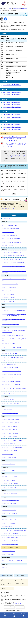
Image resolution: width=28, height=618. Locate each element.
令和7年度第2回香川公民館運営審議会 (12, 95)
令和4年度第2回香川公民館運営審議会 (12, 127)
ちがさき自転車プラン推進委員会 (10, 436)
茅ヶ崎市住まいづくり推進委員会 (10, 433)
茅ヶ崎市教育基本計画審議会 (9, 510)
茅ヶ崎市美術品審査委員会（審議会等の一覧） (13, 335)
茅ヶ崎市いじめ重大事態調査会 (9, 513)
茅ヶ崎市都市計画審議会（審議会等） (11, 423)
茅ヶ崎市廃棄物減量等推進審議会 (10, 413)
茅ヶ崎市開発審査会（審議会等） (10, 429)
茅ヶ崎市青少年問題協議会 (8, 551)
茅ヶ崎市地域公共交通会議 (8, 443)
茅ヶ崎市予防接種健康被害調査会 (10, 487)
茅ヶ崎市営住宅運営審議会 (8, 464)
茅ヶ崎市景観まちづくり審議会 (9, 450)
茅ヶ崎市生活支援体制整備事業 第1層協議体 (12, 357)
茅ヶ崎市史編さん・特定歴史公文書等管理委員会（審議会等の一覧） (13, 331)
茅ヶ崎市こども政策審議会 (8, 399)
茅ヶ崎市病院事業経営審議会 (9, 503)
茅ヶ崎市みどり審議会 (7, 454)
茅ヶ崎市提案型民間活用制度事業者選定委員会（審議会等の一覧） (14, 271)
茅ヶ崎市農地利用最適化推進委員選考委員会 (12, 560)
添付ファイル (4, 133)
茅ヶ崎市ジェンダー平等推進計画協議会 (11, 347)
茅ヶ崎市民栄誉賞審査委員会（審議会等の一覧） (13, 255)
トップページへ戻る (22, 575)
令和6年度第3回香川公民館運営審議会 (12, 107)
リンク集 (3, 588)
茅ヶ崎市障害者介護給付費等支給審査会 (11, 374)
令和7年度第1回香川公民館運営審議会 (12, 92)
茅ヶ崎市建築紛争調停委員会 (9, 297)
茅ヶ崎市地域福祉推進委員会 (9, 364)
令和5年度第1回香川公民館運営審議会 (12, 114)
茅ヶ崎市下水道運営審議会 (8, 470)
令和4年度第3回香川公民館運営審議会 (12, 129)
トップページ (9, 8)
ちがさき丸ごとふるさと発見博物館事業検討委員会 (14, 530)
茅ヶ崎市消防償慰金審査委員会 (9, 493)
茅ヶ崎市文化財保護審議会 (8, 523)
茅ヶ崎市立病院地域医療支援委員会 (10, 500)
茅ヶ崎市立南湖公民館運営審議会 (10, 544)
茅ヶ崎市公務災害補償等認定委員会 (10, 228)
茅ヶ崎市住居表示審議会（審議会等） (11, 419)
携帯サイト (4, 580)
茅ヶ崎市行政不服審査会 (8, 232)
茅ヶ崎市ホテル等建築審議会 (9, 457)
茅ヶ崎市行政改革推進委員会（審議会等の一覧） (13, 262)
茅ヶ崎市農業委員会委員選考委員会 (10, 324)
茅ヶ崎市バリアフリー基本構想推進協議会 (12, 447)
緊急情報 (24, 4)
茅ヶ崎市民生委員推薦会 (8, 360)
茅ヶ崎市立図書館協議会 (8, 554)
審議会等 (19, 8)
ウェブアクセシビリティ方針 (6, 584)
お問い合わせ (19, 606)
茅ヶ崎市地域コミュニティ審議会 (10, 284)
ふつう (14, 173)
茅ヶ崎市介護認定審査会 (8, 393)
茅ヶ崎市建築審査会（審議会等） (10, 426)
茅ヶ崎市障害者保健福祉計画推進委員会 (11, 371)
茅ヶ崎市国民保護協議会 (8, 294)
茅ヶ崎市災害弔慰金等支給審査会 (10, 353)
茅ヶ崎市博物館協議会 (7, 526)
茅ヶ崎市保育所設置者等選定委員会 (10, 403)
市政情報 (15, 8)
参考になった (7, 173)
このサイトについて (20, 583)
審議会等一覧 (5, 567)
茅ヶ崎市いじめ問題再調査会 (9, 301)
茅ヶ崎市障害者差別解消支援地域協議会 (11, 381)
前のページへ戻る (7, 575)
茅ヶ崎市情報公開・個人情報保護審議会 (11, 238)
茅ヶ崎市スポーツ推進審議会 (9, 343)
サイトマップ (18, 580)
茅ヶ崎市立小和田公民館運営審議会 (10, 533)
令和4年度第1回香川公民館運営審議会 (12, 124)
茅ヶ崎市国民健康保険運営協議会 (10, 367)
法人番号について (17, 603)
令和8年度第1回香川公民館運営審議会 (12, 85)
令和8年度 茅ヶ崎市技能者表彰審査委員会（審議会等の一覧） (13, 319)
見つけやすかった (8, 189)
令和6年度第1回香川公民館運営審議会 (12, 102)
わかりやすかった (8, 181)
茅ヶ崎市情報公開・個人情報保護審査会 (11, 242)
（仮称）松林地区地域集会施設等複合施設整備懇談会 (14, 279)
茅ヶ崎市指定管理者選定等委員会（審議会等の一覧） (13, 266)
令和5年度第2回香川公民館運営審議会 (12, 117)
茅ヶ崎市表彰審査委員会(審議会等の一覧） (12, 252)
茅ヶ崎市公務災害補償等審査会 (9, 235)
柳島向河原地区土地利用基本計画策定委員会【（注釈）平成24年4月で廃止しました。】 (14, 315)
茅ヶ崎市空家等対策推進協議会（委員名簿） (12, 440)
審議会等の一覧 (6, 218)
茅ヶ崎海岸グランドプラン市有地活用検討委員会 (13, 310)
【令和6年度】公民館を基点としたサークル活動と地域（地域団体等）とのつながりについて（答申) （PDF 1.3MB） (15, 138)
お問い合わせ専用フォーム (7, 208)
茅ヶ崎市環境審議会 (7, 409)
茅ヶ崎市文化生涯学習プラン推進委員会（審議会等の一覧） (14, 339)
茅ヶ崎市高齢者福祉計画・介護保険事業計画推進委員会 (14, 389)
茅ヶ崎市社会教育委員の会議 (9, 519)
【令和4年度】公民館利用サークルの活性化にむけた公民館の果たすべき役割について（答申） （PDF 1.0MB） (15, 145)
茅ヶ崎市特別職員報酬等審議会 (9, 225)
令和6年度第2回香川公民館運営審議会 (12, 104)
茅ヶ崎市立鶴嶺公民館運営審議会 (10, 537)
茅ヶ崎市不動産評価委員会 (8, 245)
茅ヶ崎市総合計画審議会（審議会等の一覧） (12, 259)
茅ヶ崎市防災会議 (6, 290)
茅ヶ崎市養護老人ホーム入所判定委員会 (11, 384)
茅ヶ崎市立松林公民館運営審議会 (10, 540)
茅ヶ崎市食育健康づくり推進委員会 (10, 483)
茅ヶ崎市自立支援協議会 (8, 378)
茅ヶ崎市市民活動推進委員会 (9, 287)
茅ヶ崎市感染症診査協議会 (8, 480)
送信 (14, 193)
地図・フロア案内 (8, 606)
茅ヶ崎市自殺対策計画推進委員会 (10, 476)
